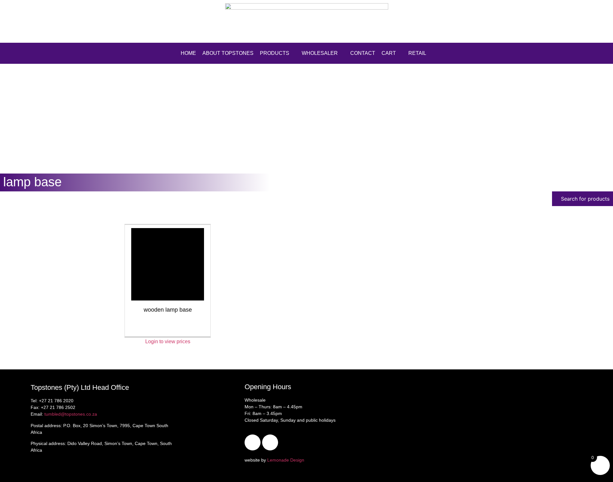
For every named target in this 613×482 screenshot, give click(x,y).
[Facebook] (253, 442)
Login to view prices (167, 341)
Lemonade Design (285, 460)
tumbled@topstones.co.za (70, 414)
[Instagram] (270, 442)
